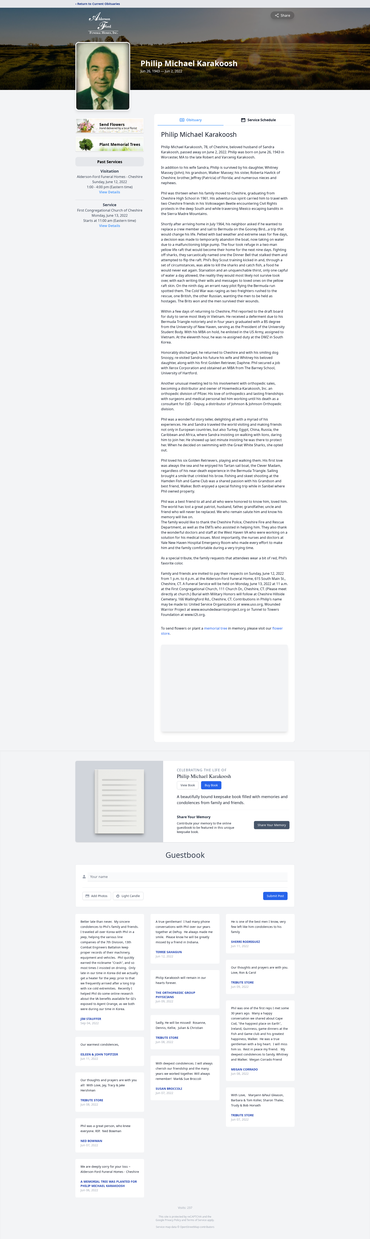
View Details (109, 192)
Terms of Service (197, 1220)
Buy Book (211, 785)
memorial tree (215, 628)
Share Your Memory (272, 825)
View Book (188, 785)
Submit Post (275, 896)
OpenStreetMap (189, 1227)
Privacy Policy (173, 1220)
